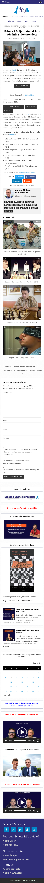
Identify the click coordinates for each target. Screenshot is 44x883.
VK (17, 208)
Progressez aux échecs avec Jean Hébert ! (22, 323)
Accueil (7, 26)
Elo (26, 21)
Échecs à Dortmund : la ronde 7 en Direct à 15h (22, 282)
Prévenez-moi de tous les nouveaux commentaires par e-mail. (16, 462)
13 (22, 682)
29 (33, 691)
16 (38, 682)
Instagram (20, 205)
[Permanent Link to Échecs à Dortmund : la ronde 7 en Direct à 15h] (22, 268)
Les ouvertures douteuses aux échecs (27, 610)
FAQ (16, 844)
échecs (31, 185)
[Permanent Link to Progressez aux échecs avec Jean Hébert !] (22, 302)
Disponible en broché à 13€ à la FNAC (18, 601)
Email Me (9, 211)
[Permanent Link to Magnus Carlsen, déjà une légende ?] (22, 340)
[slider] (20, 740)
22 (33, 686)
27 (22, 691)
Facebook (31, 177)
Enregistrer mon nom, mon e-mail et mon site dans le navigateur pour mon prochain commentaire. (20, 452)
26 (16, 691)
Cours (34, 21)
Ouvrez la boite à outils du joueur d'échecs (22, 784)
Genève (27, 114)
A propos (7, 844)
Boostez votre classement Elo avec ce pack (22, 714)
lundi (14, 70)
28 (27, 691)
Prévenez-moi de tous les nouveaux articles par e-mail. (21, 470)
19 (16, 686)
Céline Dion (29, 95)
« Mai (4, 695)
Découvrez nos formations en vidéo (22, 508)
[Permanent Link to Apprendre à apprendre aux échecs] (9, 635)
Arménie (20, 185)
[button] (22, 732)
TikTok (25, 208)
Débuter (11, 21)
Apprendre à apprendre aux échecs (27, 631)
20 (22, 686)
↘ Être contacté (12, 868)
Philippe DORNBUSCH (17, 38)
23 (38, 686)
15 (33, 682)
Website (9, 202)
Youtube (10, 205)
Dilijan (25, 185)
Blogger (34, 208)
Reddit (28, 181)
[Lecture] (6, 740)
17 (5, 686)
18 (11, 686)
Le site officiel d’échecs (26, 172)
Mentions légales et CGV (16, 859)
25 (11, 691)
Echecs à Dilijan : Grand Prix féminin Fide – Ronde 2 (22, 32)
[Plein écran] (38, 740)
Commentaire (8, 392)
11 (11, 682)
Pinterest (32, 205)
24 (5, 691)
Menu (7, 2)
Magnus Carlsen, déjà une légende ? (22, 357)
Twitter (20, 177)
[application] (22, 732)
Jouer (19, 21)
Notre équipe (10, 855)
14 (27, 682)
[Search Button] (40, 2)
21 (27, 686)
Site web (6, 438)
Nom (5, 420)
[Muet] (34, 740)
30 (38, 691)
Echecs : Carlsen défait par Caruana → (22, 366)
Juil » (9, 695)
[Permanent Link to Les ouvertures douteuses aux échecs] (9, 614)
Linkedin (18, 181)
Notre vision (9, 840)
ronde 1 (12, 135)
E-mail (5, 429)
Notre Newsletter (12, 872)
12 (16, 682)
